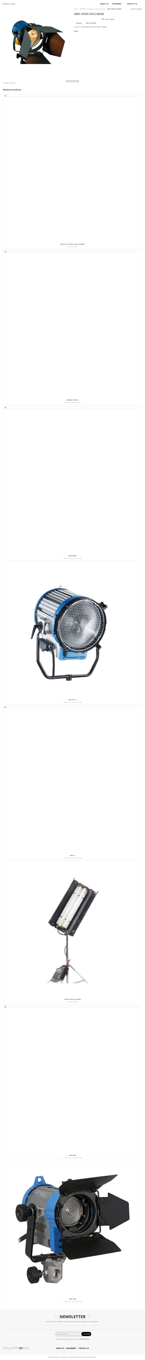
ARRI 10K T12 (72, 700)
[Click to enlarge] (5, 71)
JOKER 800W (72, 556)
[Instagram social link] (140, 1348)
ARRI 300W (72, 1155)
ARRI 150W (72, 1299)
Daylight (72, 402)
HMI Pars (78, 402)
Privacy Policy (84, 1339)
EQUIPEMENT (71, 1348)
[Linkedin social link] (87, 31)
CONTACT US (83, 1348)
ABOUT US (60, 1348)
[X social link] (82, 31)
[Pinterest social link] (84, 31)
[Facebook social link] (80, 31)
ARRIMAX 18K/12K (72, 400)
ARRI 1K (72, 855)
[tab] (72, 81)
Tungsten (90, 9)
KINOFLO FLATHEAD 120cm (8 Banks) (72, 244)
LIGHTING (83, 9)
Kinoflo (76, 247)
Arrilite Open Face (100, 9)
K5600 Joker (78, 558)
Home (76, 9)
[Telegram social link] (89, 31)
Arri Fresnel (72, 702)
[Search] (142, 4)
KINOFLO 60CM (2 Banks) (72, 999)
